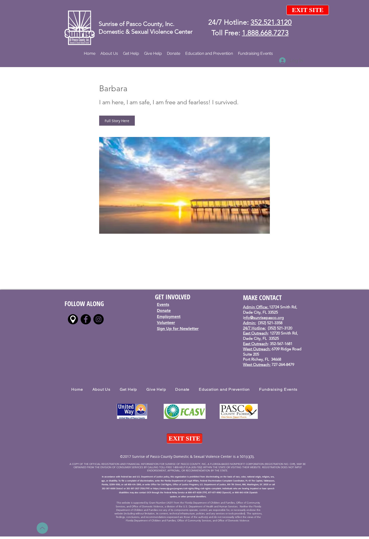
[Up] (42, 528)
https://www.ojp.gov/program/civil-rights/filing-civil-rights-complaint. (187, 488)
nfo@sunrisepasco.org (264, 317)
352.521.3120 (271, 22)
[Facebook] (86, 319)
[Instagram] (98, 319)
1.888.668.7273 (265, 33)
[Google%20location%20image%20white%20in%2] (73, 319)
